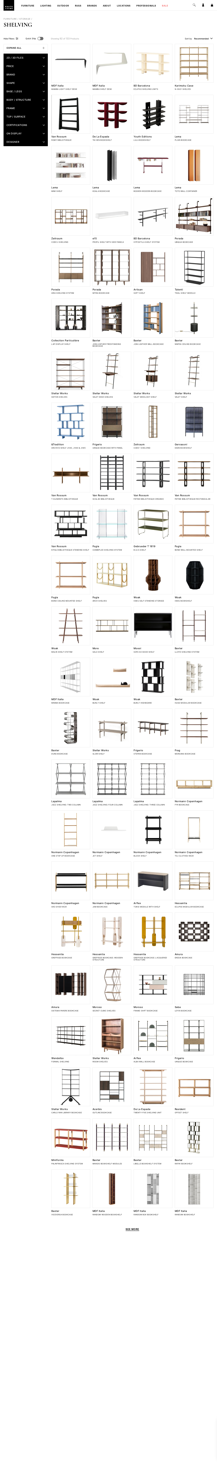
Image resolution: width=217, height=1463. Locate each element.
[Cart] (212, 5)
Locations (124, 6)
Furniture (27, 6)
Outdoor (63, 6)
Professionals (146, 6)
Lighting (45, 6)
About (107, 6)
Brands (92, 6)
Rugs (78, 6)
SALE (165, 6)
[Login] (203, 5)
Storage (25, 19)
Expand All (14, 48)
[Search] (194, 5)
